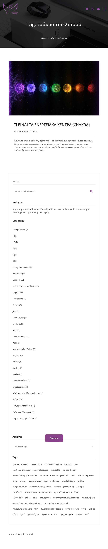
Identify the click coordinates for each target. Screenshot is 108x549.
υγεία (83, 509)
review (17, 361)
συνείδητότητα (72, 509)
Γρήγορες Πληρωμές (23, 412)
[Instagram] (92, 9)
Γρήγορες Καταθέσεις (24, 405)
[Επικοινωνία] (98, 9)
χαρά (23, 514)
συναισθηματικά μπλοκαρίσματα (27, 503)
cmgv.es (18, 292)
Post (16, 342)
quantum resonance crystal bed (54, 475)
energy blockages (40, 470)
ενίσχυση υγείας (20, 486)
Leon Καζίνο (19, 317)
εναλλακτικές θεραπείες (40, 486)
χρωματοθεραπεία (50, 514)
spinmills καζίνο (21, 380)
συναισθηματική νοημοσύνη (25, 509)
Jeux (16, 311)
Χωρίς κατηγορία (24, 418)
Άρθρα (34, 131)
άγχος (15, 481)
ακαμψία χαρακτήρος (38, 481)
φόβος (15, 514)
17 (15, 242)
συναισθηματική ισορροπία (57, 503)
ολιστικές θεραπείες (21, 497)
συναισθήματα (88, 497)
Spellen (17, 368)
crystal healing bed (53, 464)
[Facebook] (87, 9)
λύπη (76, 492)
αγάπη (23, 481)
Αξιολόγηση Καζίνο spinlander (28, 393)
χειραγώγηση (34, 514)
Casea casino (36, 464)
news (16, 330)
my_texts (18, 324)
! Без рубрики (20, 229)
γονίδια (80, 481)
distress (67, 464)
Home (43, 38)
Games (17, 305)
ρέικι (35, 497)
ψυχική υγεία (67, 514)
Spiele (17, 374)
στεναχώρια (45, 497)
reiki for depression (86, 475)
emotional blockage (21, 470)
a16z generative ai (22, 267)
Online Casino (21, 336)
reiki (73, 475)
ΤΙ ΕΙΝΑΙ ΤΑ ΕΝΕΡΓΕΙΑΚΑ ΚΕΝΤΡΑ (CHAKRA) (52, 124)
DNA (76, 464)
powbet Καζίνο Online (24, 349)
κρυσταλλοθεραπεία (63, 492)
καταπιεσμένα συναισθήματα (38, 492)
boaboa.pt (18, 273)
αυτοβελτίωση (68, 481)
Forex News (19, 298)
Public (18, 355)
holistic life (55, 470)
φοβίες (92, 509)
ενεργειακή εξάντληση (64, 486)
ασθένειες (54, 481)
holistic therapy (69, 470)
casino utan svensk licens (26, 286)
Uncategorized (20, 386)
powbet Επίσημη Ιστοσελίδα (25, 475)
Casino (18, 279)
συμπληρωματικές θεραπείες (66, 497)
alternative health (20, 464)
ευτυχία (80, 486)
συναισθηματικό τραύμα (52, 509)
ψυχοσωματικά (82, 514)
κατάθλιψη (17, 492)
